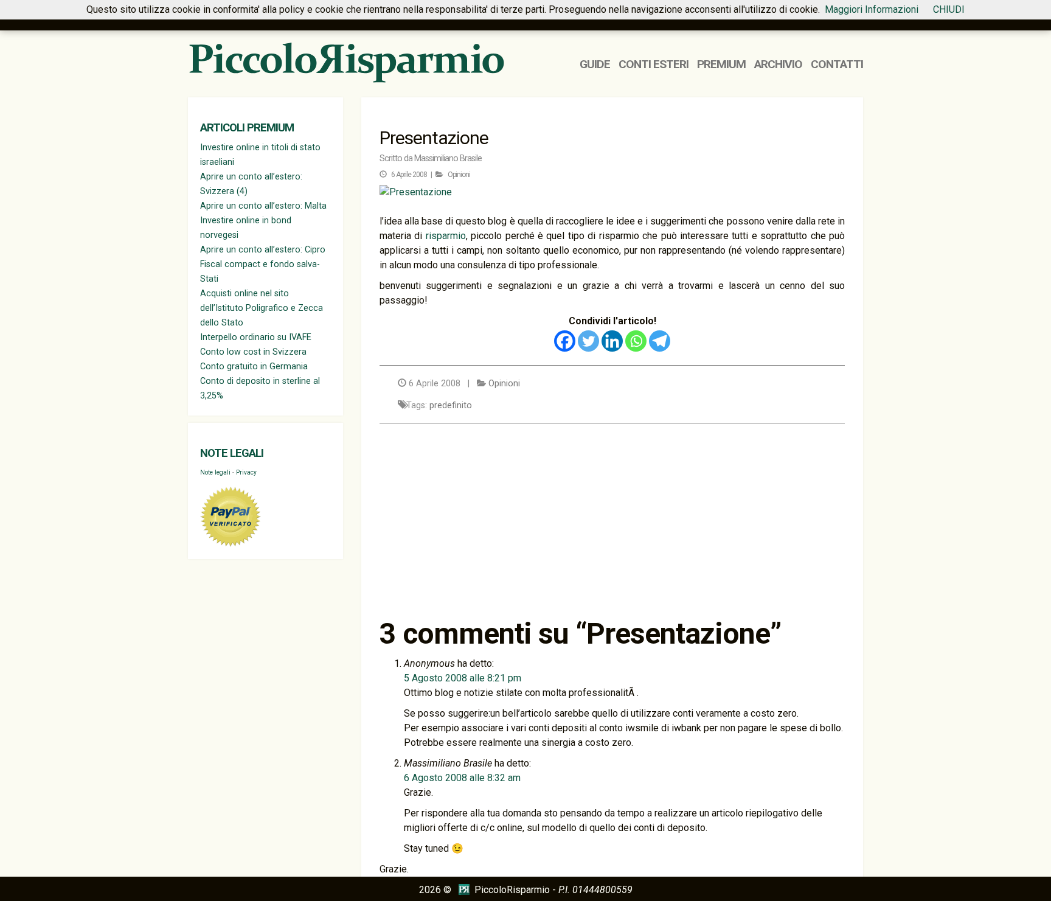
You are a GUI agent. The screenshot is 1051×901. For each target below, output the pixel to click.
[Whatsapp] (636, 341)
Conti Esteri (654, 64)
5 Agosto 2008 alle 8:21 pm (462, 678)
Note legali (231, 453)
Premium (721, 64)
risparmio (446, 236)
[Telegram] (659, 341)
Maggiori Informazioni (871, 9)
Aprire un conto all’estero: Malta (263, 206)
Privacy (246, 472)
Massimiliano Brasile (448, 158)
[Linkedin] (612, 341)
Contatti (837, 64)
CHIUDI (949, 9)
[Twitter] (588, 341)
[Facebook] (564, 341)
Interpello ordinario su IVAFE (255, 337)
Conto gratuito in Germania (254, 366)
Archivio (778, 64)
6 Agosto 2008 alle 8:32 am (462, 778)
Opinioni (459, 174)
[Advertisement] (612, 521)
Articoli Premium (247, 127)
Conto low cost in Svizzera (253, 352)
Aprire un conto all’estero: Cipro (262, 250)
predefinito (450, 405)
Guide (595, 64)
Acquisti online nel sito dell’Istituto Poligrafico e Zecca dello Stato (261, 308)
